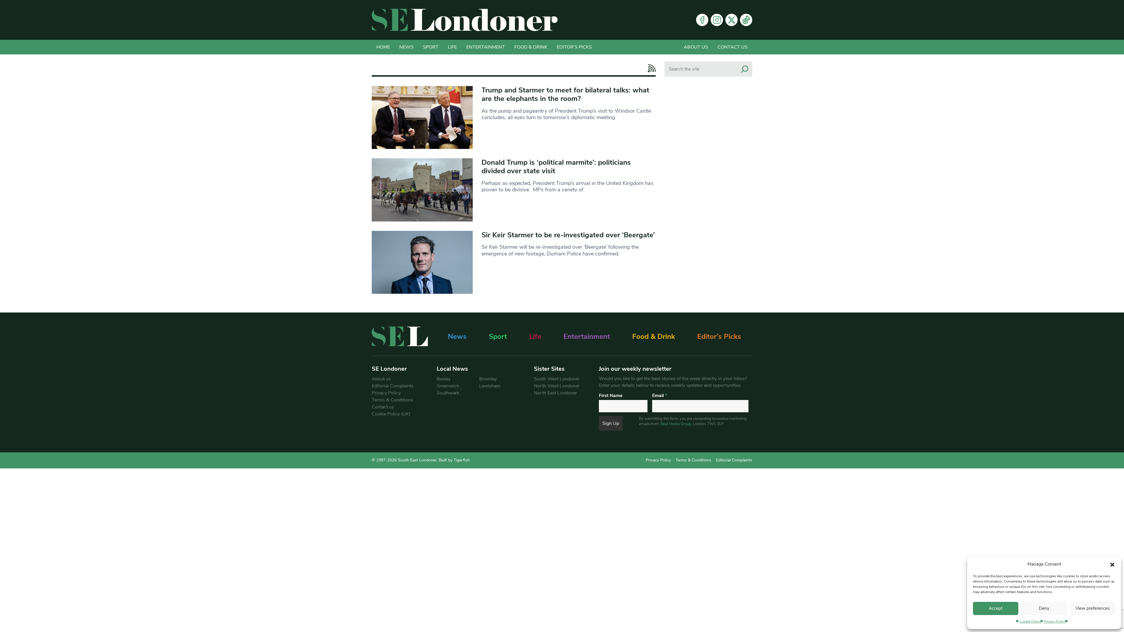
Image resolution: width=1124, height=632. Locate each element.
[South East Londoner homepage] (465, 20)
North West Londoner (557, 386)
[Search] (744, 69)
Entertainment (485, 47)
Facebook (702, 20)
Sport (430, 47)
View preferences (1092, 608)
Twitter (731, 20)
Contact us (732, 47)
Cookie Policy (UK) (391, 414)
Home (383, 47)
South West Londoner (557, 379)
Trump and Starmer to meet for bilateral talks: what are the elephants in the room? (565, 94)
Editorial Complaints (393, 386)
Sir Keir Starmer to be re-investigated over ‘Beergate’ (568, 235)
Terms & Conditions (392, 400)
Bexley (443, 379)
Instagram (717, 20)
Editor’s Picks (719, 336)
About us (696, 47)
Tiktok (746, 20)
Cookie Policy (1030, 621)
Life (452, 47)
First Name (611, 395)
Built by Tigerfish (454, 460)
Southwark (448, 393)
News (406, 47)
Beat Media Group (675, 424)
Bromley (488, 379)
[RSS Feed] (650, 68)
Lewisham (490, 386)
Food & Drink (530, 47)
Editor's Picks (574, 47)
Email (659, 395)
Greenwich (448, 386)
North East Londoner (555, 393)
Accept (996, 608)
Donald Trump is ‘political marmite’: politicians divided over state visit (556, 167)
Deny (1044, 608)
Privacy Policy (1055, 621)
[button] (1112, 564)
